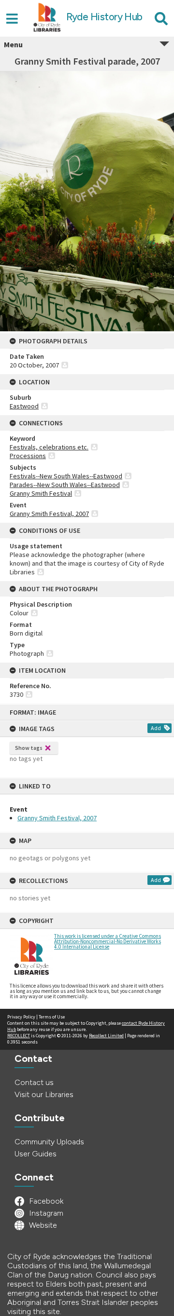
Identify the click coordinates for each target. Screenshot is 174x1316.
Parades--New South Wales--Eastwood (65, 484)
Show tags (29, 747)
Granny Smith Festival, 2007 (57, 818)
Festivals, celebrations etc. (49, 447)
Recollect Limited (106, 1035)
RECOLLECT (18, 1035)
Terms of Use (52, 1017)
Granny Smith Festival (41, 493)
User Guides (35, 1153)
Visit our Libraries (43, 1094)
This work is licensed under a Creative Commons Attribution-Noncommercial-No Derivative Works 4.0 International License (107, 941)
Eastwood (24, 406)
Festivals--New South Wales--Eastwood (66, 476)
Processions (28, 455)
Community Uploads (49, 1141)
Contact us (34, 1082)
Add (156, 728)
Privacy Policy (21, 1017)
